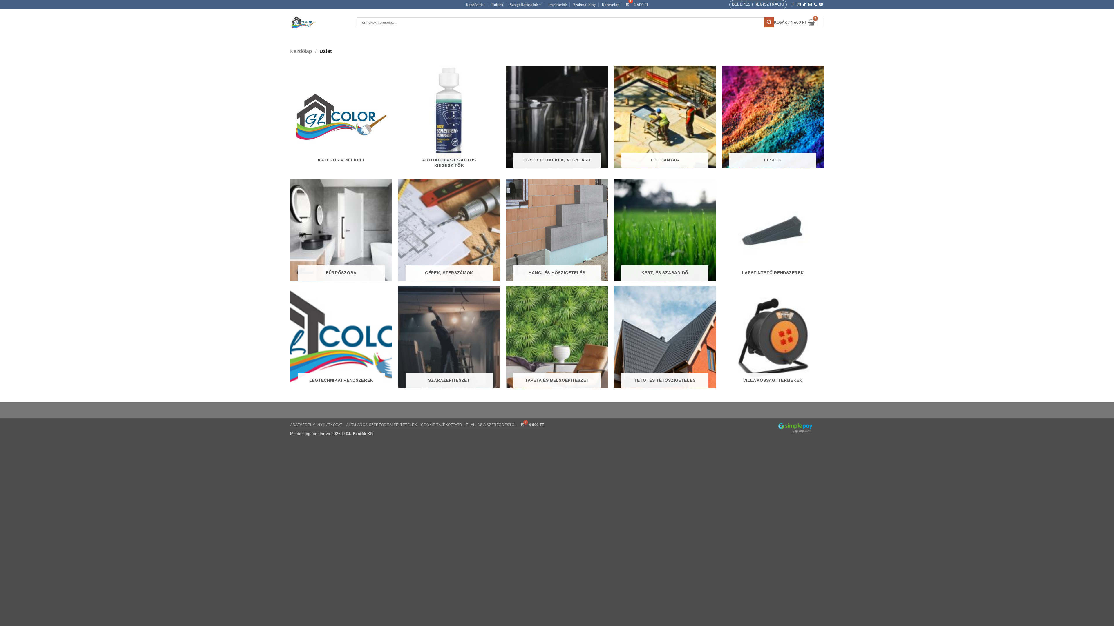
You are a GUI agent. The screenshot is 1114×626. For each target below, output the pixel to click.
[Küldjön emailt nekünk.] (810, 5)
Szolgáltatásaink (524, 4)
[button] (758, 4)
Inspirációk (557, 4)
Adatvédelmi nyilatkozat (316, 425)
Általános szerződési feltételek (381, 425)
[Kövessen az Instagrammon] (799, 5)
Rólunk (497, 4)
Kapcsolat (610, 4)
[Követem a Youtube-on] (821, 5)
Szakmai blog (584, 4)
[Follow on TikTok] (804, 5)
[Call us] (815, 5)
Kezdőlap (301, 51)
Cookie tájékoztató (441, 425)
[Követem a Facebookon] (793, 5)
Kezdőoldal (475, 4)
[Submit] (769, 22)
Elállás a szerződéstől (491, 425)
